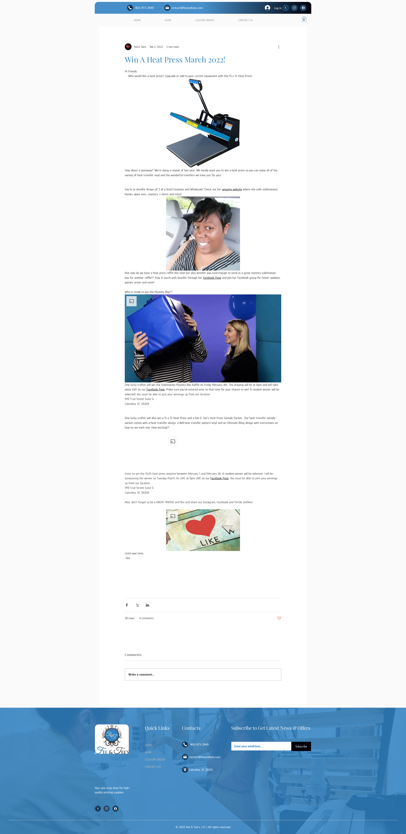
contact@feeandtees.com (187, 8)
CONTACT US (153, 766)
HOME (148, 745)
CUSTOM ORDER (155, 759)
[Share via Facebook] (127, 605)
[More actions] (278, 46)
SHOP (148, 752)
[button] (304, 19)
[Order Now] (130, 8)
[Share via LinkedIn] (147, 605)
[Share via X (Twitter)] (137, 605)
